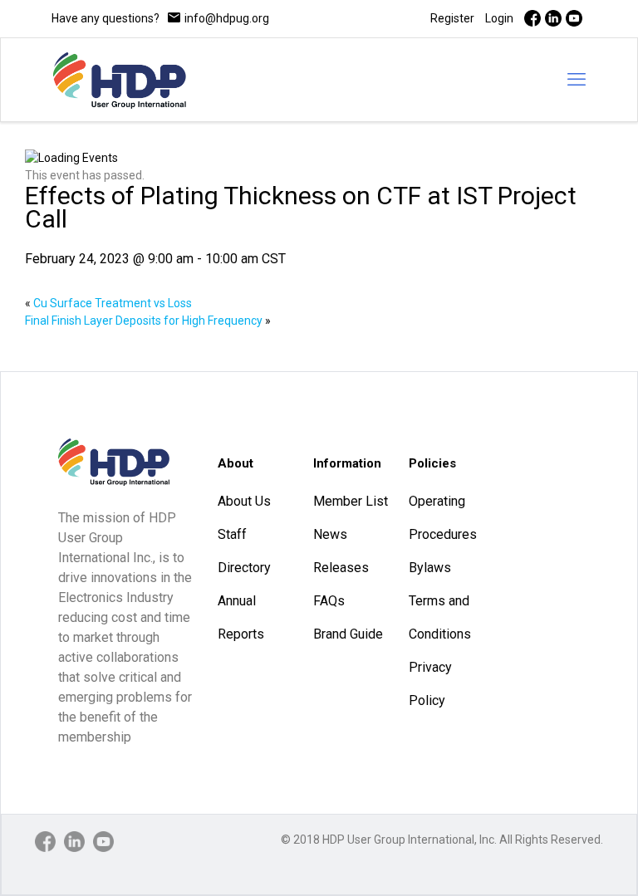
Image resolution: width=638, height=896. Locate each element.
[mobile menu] (576, 80)
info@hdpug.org (226, 18)
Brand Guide (348, 634)
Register (452, 18)
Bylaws (430, 567)
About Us (244, 501)
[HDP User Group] (119, 79)
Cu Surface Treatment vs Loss (108, 303)
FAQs (329, 601)
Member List (350, 501)
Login (499, 18)
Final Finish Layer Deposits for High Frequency (148, 320)
